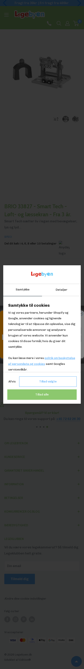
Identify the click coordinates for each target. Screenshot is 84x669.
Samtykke (23, 289)
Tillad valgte (48, 381)
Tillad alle (42, 394)
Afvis (12, 381)
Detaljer (61, 290)
